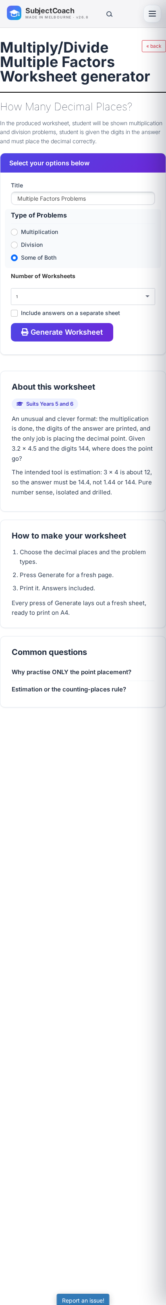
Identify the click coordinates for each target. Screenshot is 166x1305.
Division (32, 244)
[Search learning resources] (108, 13)
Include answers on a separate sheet (70, 312)
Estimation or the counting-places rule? (69, 689)
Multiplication (39, 231)
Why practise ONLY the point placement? (71, 672)
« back (154, 46)
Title (17, 185)
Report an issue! (83, 1300)
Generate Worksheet (67, 332)
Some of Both (38, 257)
